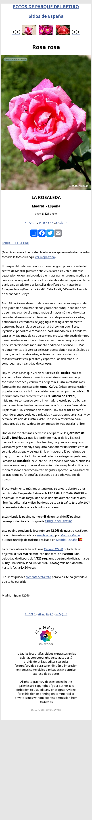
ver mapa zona (45, 257)
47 (51, 223)
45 (43, 223)
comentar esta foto (38, 577)
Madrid (61, 540)
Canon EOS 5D (53, 549)
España (72, 540)
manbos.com (45, 535)
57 (57, 223)
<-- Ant (29, 223)
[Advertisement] (46, 772)
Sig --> (63, 223)
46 (47, 223)
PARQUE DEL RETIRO (15, 243)
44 (40, 223)
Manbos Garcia (70, 535)
